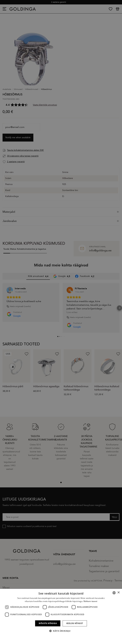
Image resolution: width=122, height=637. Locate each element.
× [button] (118, 592)
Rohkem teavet (90, 601)
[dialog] (61, 613)
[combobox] (114, 592)
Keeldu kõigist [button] (74, 623)
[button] (61, 631)
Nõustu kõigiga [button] (48, 623)
